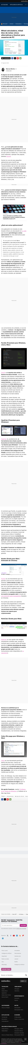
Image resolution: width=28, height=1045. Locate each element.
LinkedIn (3, 938)
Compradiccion (5, 1021)
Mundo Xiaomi (5, 997)
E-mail (20, 58)
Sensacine (16, 998)
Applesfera (4, 992)
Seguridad (4, 956)
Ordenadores (18, 23)
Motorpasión (17, 1007)
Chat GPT (14, 914)
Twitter (15, 58)
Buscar (26, 975)
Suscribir (23, 925)
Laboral (16, 959)
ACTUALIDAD (4, 4)
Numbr (3, 578)
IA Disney (21, 914)
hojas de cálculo (20, 796)
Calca (3, 760)
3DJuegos (16, 988)
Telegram (17, 935)
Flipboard (18, 58)
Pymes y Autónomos (19, 1019)
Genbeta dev (17, 956)
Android (11, 23)
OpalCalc (4, 439)
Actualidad (17, 950)
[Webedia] (24, 1)
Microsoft (5, 23)
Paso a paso (5, 950)
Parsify (3, 372)
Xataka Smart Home (6, 995)
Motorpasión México (19, 1034)
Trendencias (4, 1017)
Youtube (14, 935)
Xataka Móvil (4, 990)
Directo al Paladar (6, 1007)
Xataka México (5, 1028)
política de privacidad (21, 928)
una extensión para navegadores (11, 596)
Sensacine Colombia (19, 1032)
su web (24, 231)
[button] (11, 69)
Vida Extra (16, 990)
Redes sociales (5, 959)
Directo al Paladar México (7, 1034)
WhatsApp (4, 964)
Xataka (3, 988)
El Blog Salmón (17, 1017)
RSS (20, 935)
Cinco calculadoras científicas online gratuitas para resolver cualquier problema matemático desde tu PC (14, 217)
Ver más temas (6, 969)
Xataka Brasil (4, 1030)
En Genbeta (5, 214)
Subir (22, 981)
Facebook (12, 58)
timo (3, 961)
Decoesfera (4, 1019)
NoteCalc (4, 639)
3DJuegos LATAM (18, 1028)
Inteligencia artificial (6, 953)
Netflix (16, 961)
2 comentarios (6, 58)
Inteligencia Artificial (19, 964)
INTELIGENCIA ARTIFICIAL (16, 4)
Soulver (8, 156)
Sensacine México (18, 1030)
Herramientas (10, 796)
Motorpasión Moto (18, 1009)
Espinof (16, 1000)
